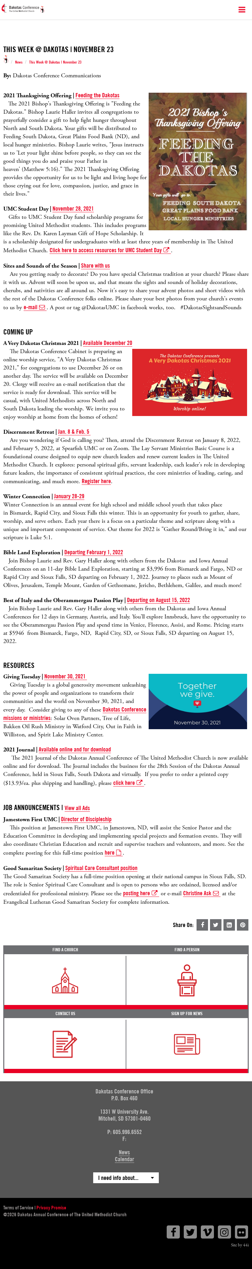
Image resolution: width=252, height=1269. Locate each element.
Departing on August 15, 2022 (158, 600)
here (110, 852)
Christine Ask (197, 893)
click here (124, 782)
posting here (136, 893)
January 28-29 (69, 496)
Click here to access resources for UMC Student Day (106, 250)
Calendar (124, 1159)
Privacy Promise (51, 1208)
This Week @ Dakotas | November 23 (55, 62)
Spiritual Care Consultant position (101, 867)
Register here (96, 481)
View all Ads (77, 808)
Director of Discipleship (86, 819)
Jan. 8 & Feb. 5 (74, 431)
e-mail (30, 307)
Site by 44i (240, 1245)
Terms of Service (18, 1208)
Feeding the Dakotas (97, 95)
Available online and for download (75, 749)
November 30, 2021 (65, 676)
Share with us (95, 265)
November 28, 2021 (73, 208)
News (19, 62)
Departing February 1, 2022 (93, 552)
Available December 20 (107, 342)
